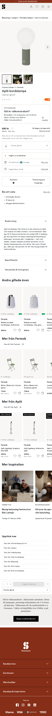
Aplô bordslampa (41, 18)
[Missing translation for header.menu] (49, 7)
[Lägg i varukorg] (19, 330)
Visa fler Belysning (11, 562)
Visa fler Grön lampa (12, 566)
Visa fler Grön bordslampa (14, 571)
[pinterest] (28, 705)
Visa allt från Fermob (12, 344)
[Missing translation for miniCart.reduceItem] (3, 584)
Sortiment (8, 673)
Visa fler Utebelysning (12, 552)
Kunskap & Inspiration (14, 691)
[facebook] (17, 705)
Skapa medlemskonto (26, 619)
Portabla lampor (26, 18)
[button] (6, 99)
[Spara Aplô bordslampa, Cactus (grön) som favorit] (47, 584)
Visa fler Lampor (10, 548)
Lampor (15, 18)
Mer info (44, 162)
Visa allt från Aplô (11, 407)
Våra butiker (9, 682)
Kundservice (9, 664)
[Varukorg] (43, 7)
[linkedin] (34, 705)
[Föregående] (4, 47)
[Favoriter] (37, 7)
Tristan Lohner (8, 87)
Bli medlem (45, 118)
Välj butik (44, 169)
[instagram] (23, 705)
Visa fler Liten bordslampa (14, 557)
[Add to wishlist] (15, 330)
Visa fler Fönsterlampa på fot (15, 543)
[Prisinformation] (12, 129)
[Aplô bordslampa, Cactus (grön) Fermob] (26, 47)
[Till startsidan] (3, 6)
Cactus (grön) (8, 590)
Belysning (6, 18)
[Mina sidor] (31, 7)
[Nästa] (47, 47)
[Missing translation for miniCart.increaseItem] (10, 584)
